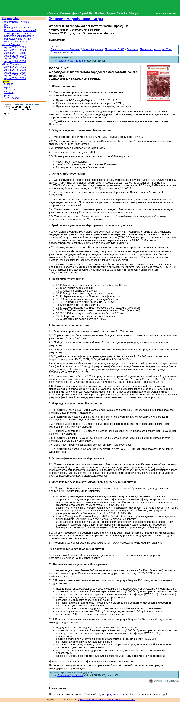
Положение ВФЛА (114, 49)
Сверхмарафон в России (16, 33)
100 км (8, 86)
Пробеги (99, 13)
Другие (111, 13)
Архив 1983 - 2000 (15, 61)
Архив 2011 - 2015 (15, 52)
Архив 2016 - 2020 (15, 50)
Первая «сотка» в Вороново (65, 49)
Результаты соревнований (20, 30)
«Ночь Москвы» (11, 64)
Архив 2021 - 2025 (15, 47)
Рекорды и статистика (17, 27)
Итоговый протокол (92, 49)
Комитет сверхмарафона (19, 36)
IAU (6, 24)
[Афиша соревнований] (158, 82)
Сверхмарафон (68, 13)
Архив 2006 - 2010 (15, 55)
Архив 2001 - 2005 (15, 58)
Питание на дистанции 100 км (156, 49)
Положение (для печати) (70, 675)
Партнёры (122, 13)
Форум (134, 13)
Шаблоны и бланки (15, 41)
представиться (115, 694)
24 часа (8, 92)
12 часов (9, 89)
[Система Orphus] (23, 115)
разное (8, 95)
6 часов (8, 84)
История (54, 52)
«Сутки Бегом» (11, 44)
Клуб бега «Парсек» (26, 7)
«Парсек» (52, 13)
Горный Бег (86, 13)
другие (6, 81)
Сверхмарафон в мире (15, 21)
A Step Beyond (10, 98)
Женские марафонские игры (76, 19)
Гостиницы (132, 49)
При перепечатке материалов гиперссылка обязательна (106, 699)
